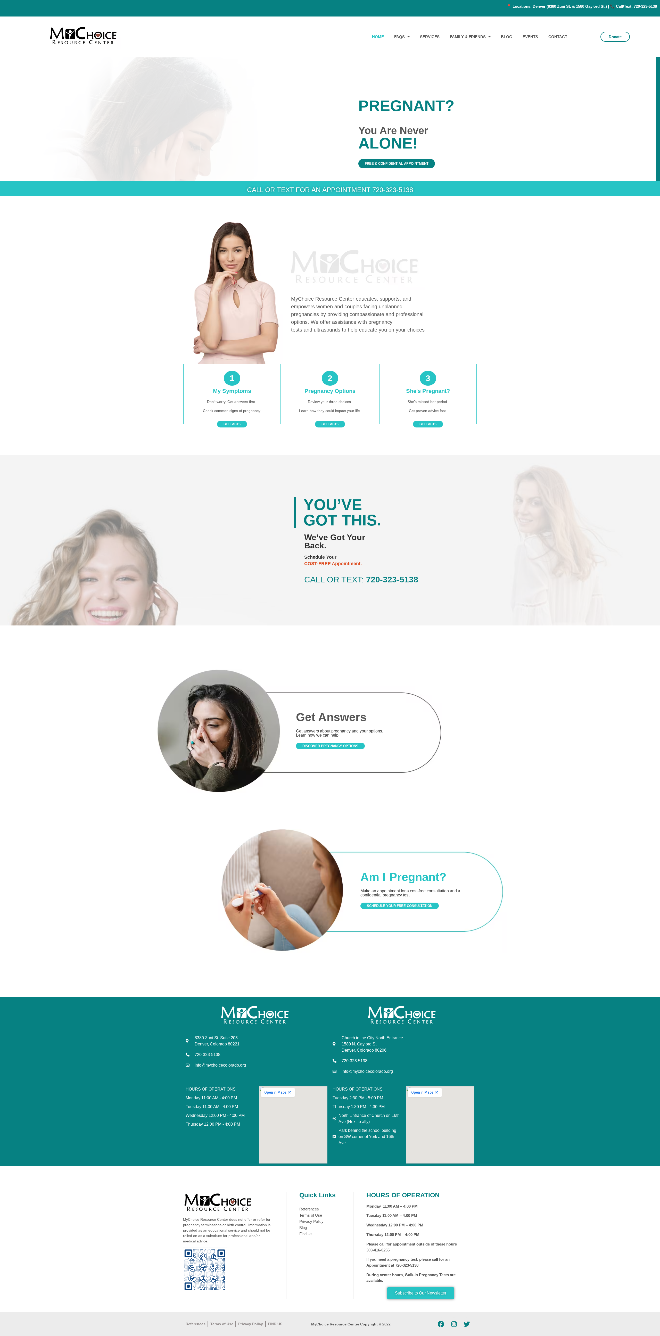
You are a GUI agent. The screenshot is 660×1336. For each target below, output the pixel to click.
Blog (506, 37)
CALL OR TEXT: (361, 579)
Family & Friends (468, 37)
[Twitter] (466, 1323)
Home (378, 37)
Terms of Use (310, 1215)
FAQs (399, 37)
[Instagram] (454, 1323)
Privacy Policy (311, 1221)
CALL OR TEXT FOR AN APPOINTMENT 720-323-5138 (330, 190)
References (309, 1209)
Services (430, 37)
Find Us (305, 1234)
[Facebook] (441, 1323)
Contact (557, 37)
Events (530, 37)
